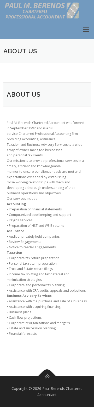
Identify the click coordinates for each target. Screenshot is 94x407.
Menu (85, 29)
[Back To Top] (47, 376)
